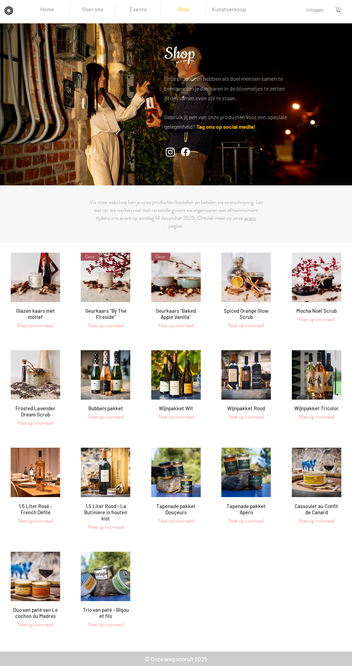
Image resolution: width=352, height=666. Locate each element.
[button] (339, 9)
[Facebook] (185, 152)
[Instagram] (170, 152)
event (250, 218)
